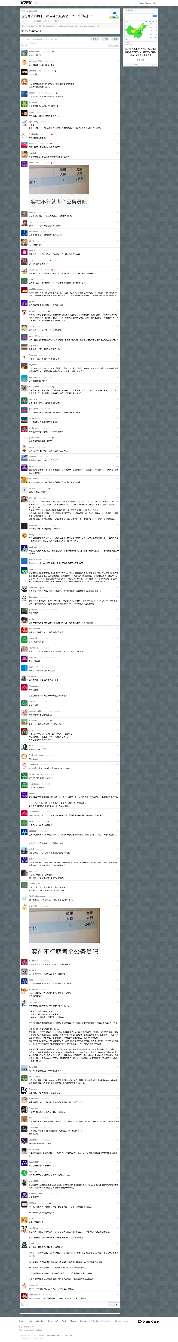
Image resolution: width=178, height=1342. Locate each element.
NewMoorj (33, 647)
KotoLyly (33, 153)
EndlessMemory (36, 755)
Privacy (72, 1321)
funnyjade (33, 638)
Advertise (39, 1321)
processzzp (34, 51)
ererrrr (31, 730)
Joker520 (33, 1067)
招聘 (106, 39)
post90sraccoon (36, 289)
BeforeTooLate (35, 559)
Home (141, 3)
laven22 (32, 701)
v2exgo (32, 534)
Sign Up (148, 3)
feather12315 (34, 418)
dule (31, 279)
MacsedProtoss (36, 336)
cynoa (31, 447)
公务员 (95, 39)
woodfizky (33, 1228)
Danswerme (34, 1089)
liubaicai (32, 970)
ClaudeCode (34, 883)
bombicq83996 (35, 1193)
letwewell (33, 143)
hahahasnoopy (35, 774)
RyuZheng (33, 121)
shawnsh (33, 525)
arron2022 (33, 162)
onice (31, 1243)
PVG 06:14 (51, 1335)
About (21, 1321)
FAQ (64, 1321)
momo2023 (37, 21)
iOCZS (31, 821)
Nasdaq (32, 212)
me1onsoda (34, 386)
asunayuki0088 (35, 61)
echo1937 (33, 80)
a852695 (32, 831)
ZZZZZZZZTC (35, 1076)
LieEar (31, 326)
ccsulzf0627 (34, 1161)
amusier (32, 497)
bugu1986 (33, 666)
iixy (30, 871)
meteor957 (33, 231)
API (56, 1321)
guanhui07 (33, 609)
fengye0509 (34, 783)
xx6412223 (33, 793)
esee (31, 979)
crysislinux (34, 478)
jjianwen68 (33, 408)
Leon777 (32, 260)
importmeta (34, 1149)
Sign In (155, 3)
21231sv (32, 1203)
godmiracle (34, 437)
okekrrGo (33, 905)
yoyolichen (34, 364)
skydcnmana (34, 377)
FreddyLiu (33, 134)
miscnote (33, 1171)
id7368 (136, 65)
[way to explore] (26, 3)
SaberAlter (33, 1139)
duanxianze (34, 1098)
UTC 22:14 (42, 1335)
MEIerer (32, 488)
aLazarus (33, 720)
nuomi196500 (35, 569)
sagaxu (32, 92)
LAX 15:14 (59, 1335)
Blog (50, 1321)
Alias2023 (33, 456)
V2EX (23, 11)
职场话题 (33, 11)
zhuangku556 (35, 711)
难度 (115, 39)
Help (30, 1321)
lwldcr (31, 222)
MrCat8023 (33, 269)
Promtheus (33, 1108)
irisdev (32, 619)
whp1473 (33, 399)
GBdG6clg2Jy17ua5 (37, 896)
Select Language (123, 1321)
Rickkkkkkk (34, 686)
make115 (33, 1117)
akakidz (32, 250)
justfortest (33, 428)
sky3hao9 (33, 547)
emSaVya (33, 102)
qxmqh (32, 311)
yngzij (31, 112)
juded (31, 849)
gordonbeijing (35, 70)
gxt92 (31, 301)
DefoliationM (34, 1294)
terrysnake (33, 764)
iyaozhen (33, 1002)
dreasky (32, 676)
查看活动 (140, 60)
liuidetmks (33, 989)
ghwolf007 (33, 1181)
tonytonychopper (36, 587)
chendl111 (33, 1127)
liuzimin (32, 858)
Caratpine (33, 355)
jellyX (31, 241)
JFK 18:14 (68, 1335)
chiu (31, 745)
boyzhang (33, 345)
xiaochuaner (34, 628)
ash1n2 (32, 466)
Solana (83, 1321)
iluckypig (33, 597)
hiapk (31, 1218)
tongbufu (33, 657)
